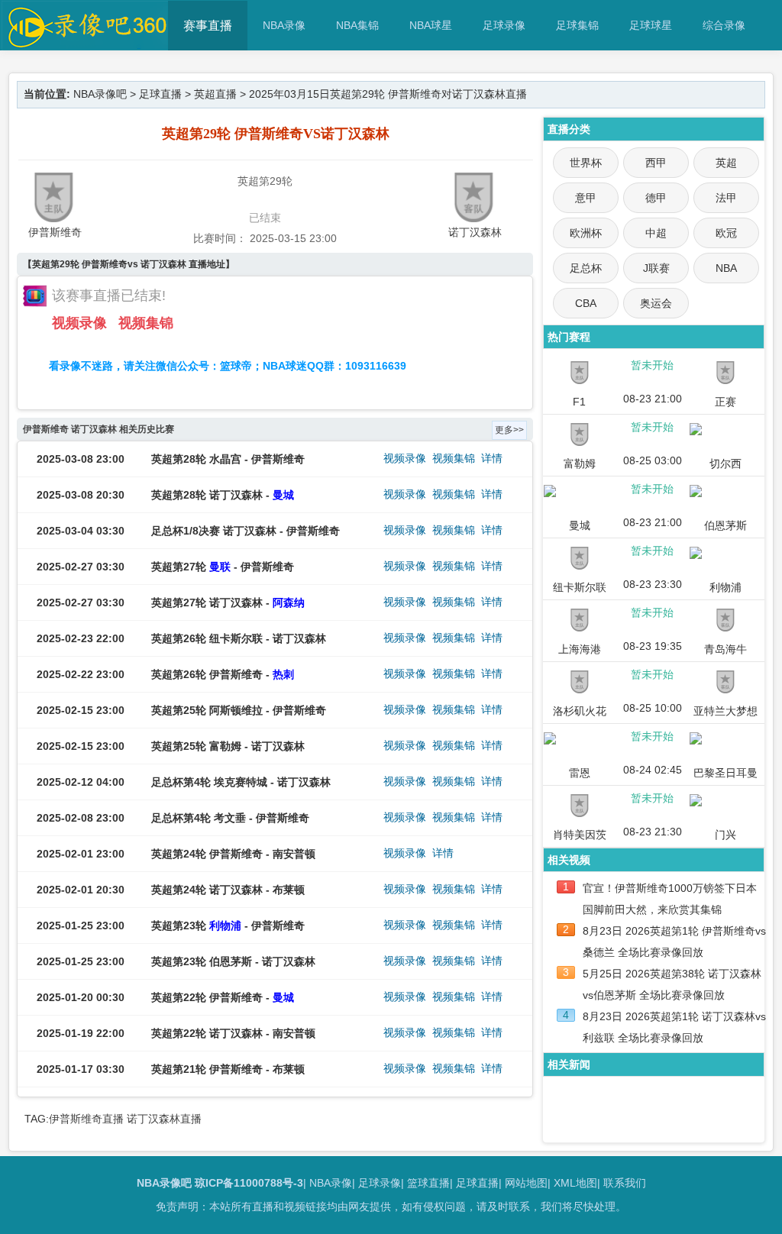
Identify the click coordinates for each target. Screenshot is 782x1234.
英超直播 (215, 94)
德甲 (656, 198)
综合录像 (724, 25)
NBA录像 (284, 25)
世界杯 (586, 163)
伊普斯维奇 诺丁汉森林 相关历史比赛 (98, 429)
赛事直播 (207, 25)
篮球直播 (428, 1183)
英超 (726, 163)
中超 (656, 233)
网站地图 (526, 1183)
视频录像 (79, 323)
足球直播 (160, 94)
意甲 (585, 198)
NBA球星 (430, 25)
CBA (585, 303)
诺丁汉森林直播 (164, 1119)
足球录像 (504, 25)
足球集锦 (577, 25)
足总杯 (586, 268)
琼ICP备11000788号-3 (249, 1183)
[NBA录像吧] (85, 43)
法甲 (726, 198)
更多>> (509, 430)
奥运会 (656, 303)
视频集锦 (145, 323)
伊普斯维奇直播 (86, 1119)
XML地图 (575, 1183)
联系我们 (624, 1183)
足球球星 (650, 25)
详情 (491, 458)
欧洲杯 (586, 233)
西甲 (656, 163)
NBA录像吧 (100, 94)
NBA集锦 (357, 25)
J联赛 (656, 268)
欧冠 (726, 233)
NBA (726, 268)
